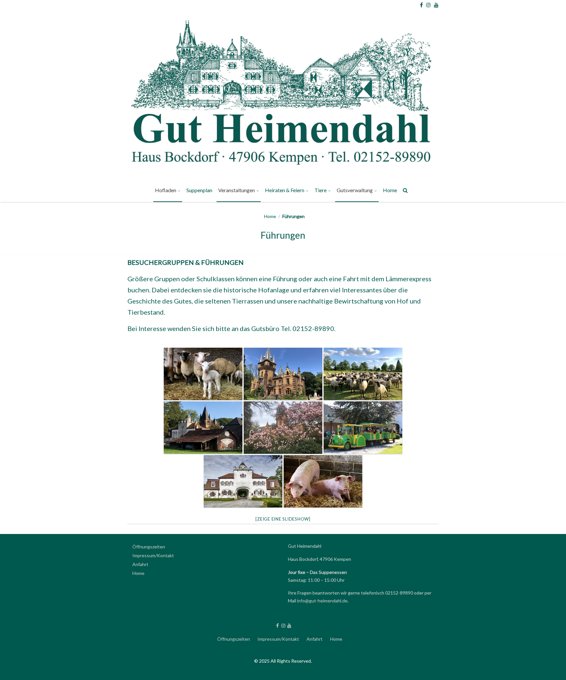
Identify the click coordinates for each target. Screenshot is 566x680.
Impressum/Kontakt (153, 555)
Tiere (320, 190)
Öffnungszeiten (148, 546)
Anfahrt (140, 564)
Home (390, 190)
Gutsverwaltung (355, 190)
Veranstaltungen (236, 190)
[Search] (405, 191)
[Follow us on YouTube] (436, 5)
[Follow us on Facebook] (421, 5)
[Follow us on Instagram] (428, 5)
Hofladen (165, 190)
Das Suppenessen (328, 572)
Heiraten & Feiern (284, 190)
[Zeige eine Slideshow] (283, 519)
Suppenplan (199, 190)
